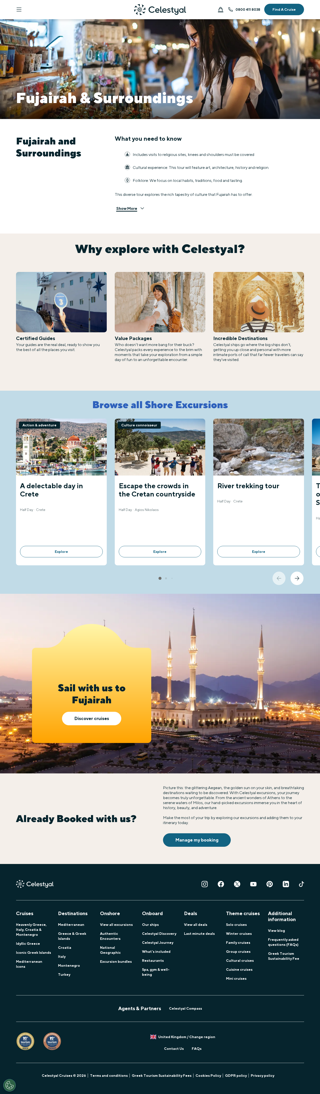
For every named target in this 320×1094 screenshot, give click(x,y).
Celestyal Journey (157, 943)
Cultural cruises (240, 961)
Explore (61, 552)
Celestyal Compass (185, 1008)
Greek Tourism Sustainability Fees (162, 1076)
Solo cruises (236, 925)
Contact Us (174, 1049)
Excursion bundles (116, 962)
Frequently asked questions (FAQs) (283, 942)
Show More (126, 208)
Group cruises (238, 952)
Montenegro (69, 966)
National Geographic (110, 950)
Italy (62, 957)
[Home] (160, 9)
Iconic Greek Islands (33, 953)
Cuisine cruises (239, 970)
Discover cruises (91, 718)
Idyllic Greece (28, 944)
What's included (156, 952)
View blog (276, 931)
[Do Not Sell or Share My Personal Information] (9, 1085)
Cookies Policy (208, 1076)
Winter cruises (239, 934)
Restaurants (153, 961)
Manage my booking (196, 840)
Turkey (64, 974)
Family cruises (238, 943)
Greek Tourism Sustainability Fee (283, 956)
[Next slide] (297, 578)
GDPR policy (236, 1076)
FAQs (197, 1049)
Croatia (64, 948)
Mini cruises (236, 978)
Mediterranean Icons (29, 964)
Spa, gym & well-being (156, 972)
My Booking (221, 9)
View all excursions (116, 925)
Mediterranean (71, 925)
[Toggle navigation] (19, 9)
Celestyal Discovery (159, 934)
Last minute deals (199, 934)
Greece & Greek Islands (72, 936)
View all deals (195, 925)
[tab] (160, 578)
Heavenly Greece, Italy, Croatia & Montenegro (31, 930)
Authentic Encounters (110, 936)
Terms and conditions (109, 1076)
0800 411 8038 (248, 9)
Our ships (150, 925)
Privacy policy (262, 1076)
